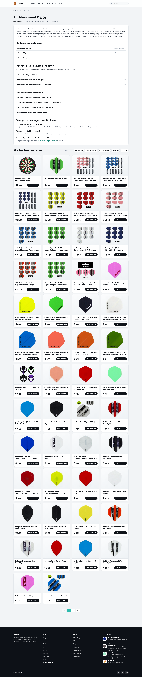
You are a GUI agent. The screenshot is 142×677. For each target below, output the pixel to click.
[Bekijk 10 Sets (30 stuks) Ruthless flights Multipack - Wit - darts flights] (85, 235)
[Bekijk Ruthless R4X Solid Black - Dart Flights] (56, 409)
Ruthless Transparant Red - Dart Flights (30, 80)
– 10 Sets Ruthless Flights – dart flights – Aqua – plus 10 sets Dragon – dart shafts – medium (115, 180)
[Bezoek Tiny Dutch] (105, 654)
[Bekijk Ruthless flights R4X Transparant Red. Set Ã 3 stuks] (27, 478)
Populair (124, 150)
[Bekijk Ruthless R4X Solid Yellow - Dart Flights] (85, 513)
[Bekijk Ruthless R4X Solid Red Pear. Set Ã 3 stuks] (56, 548)
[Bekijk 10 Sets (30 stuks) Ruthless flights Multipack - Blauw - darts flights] (114, 235)
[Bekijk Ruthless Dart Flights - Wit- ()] (85, 409)
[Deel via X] (118, 672)
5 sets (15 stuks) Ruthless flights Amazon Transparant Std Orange (85, 354)
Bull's (45, 644)
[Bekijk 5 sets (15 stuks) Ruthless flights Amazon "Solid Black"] (85, 304)
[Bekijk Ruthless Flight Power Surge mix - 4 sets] (27, 374)
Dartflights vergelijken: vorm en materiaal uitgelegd (34, 98)
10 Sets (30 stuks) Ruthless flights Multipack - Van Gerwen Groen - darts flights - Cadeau (55, 285)
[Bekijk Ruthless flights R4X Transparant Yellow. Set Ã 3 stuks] (56, 478)
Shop (32, 3)
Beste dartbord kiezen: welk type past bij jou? (32, 112)
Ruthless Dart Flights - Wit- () (26, 75)
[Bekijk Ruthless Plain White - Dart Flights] (56, 443)
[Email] (127, 672)
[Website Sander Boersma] (21, 672)
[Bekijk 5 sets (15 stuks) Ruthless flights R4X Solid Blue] (27, 409)
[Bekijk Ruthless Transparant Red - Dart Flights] (114, 409)
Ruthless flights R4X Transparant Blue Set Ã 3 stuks (34, 85)
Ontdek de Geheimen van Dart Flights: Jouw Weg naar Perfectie (38, 102)
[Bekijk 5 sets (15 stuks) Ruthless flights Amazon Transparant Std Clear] (114, 304)
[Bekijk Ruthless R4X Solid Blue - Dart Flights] (85, 548)
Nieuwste (116, 150)
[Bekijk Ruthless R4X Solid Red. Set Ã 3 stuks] (85, 478)
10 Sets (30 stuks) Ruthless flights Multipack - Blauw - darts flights (112, 250)
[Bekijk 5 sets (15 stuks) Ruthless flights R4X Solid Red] (85, 374)
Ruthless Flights (22, 53)
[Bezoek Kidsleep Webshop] (105, 639)
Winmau (46, 641)
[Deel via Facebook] (122, 672)
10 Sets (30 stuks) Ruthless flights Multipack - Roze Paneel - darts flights (114, 215)
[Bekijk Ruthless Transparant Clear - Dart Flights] (27, 548)
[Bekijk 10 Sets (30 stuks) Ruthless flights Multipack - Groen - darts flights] (56, 235)
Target (45, 638)
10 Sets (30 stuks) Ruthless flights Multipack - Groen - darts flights (56, 250)
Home (15, 10)
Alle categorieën (78, 638)
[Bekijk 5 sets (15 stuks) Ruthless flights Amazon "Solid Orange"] (56, 339)
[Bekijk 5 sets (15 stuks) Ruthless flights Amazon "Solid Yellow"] (27, 304)
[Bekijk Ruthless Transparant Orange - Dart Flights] (114, 513)
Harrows (46, 656)
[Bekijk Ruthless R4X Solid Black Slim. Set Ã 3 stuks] (56, 513)
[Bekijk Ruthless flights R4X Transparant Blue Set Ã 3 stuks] (27, 443)
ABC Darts (46, 650)
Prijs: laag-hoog (91, 150)
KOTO (45, 659)
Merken (40, 3)
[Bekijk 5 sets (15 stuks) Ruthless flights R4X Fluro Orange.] (56, 374)
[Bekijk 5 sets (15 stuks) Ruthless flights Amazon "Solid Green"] (56, 304)
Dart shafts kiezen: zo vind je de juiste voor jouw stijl (34, 107)
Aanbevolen (79, 150)
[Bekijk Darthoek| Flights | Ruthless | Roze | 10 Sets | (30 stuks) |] (85, 270)
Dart (44, 647)
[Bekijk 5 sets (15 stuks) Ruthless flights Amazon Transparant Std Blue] (27, 339)
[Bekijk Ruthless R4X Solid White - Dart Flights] (114, 478)
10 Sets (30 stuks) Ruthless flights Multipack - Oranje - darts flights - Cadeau (25, 285)
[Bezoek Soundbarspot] (105, 646)
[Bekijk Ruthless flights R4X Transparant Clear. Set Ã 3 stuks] (85, 443)
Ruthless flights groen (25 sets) (55, 178)
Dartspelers (77, 650)
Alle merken (77, 641)
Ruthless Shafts (21, 58)
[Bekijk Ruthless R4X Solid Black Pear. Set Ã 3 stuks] (27, 513)
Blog (60, 3)
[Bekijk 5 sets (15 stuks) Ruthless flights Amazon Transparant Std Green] (114, 339)
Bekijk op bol (33, 185)
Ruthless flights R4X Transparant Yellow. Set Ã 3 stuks (54, 493)
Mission (45, 653)
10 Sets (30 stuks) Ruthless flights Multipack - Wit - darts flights (84, 250)
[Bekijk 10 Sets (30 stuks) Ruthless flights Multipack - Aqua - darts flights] (27, 235)
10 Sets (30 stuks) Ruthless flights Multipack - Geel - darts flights (55, 215)
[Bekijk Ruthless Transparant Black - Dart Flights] (114, 443)
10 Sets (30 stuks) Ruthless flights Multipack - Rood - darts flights (85, 215)
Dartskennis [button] (50, 3)
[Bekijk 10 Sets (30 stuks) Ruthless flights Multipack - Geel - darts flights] (56, 200)
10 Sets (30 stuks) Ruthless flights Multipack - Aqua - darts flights (26, 250)
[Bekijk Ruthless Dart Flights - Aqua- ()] (56, 583)
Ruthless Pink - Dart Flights (25, 596)
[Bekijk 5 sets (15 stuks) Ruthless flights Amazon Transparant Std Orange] (85, 339)
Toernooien (77, 653)
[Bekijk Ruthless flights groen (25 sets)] (56, 165)
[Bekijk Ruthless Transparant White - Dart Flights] (114, 548)
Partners (76, 647)
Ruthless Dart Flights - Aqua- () (55, 596)
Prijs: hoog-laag (104, 150)
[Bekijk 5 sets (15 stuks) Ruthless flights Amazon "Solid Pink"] (114, 270)
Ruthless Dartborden (23, 48)
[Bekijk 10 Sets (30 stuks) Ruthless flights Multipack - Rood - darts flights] (85, 200)
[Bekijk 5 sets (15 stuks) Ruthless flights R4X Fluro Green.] (114, 374)
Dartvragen (76, 656)
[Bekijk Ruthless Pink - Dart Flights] (27, 583)
